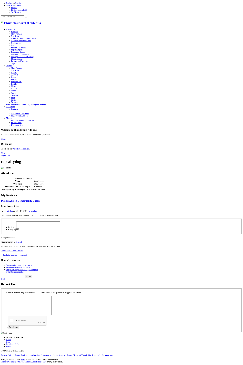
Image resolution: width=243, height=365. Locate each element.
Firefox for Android (19, 10)
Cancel (19, 242)
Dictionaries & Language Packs (23, 120)
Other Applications (13, 5)
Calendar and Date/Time (21, 41)
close (3, 279)
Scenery (14, 93)
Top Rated (15, 36)
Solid (13, 97)
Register (9, 3)
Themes (9, 66)
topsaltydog (8, 211)
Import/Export (16, 50)
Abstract (14, 75)
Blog (8, 342)
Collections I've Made (20, 113)
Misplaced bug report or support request (22, 270)
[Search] (26, 17)
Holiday (14, 84)
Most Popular (16, 34)
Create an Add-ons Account (12, 251)
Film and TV (16, 82)
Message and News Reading (22, 57)
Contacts (14, 45)
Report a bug (107, 355)
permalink (33, 211)
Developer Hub (17, 125)
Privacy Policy (7, 355)
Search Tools (16, 123)
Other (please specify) (15, 272)
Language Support (18, 52)
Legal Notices (59, 355)
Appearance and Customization (23, 38)
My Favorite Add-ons (19, 116)
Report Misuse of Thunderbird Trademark (84, 355)
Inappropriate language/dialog (18, 267)
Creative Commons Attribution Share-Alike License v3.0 (24, 362)
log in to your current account (15, 255)
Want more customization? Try (26, 104)
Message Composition (20, 54)
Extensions (10, 29)
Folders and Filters (18, 47)
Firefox (14, 8)
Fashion (14, 79)
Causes (14, 77)
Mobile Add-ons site (21, 149)
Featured (14, 31)
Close (3, 139)
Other (13, 91)
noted (23, 359)
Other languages (7, 351)
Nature (14, 88)
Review (12, 227)
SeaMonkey (16, 12)
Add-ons (33, 23)
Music (13, 86)
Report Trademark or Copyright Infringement (33, 355)
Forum (8, 346)
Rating (11, 229)
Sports (13, 100)
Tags (13, 63)
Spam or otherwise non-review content (21, 265)
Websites (14, 102)
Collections (10, 107)
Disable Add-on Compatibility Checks (20, 200)
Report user (5, 155)
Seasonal (14, 95)
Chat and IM (16, 43)
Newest (14, 72)
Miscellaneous (17, 59)
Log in (18, 3)
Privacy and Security (19, 61)
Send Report (13, 327)
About (8, 340)
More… (9, 118)
